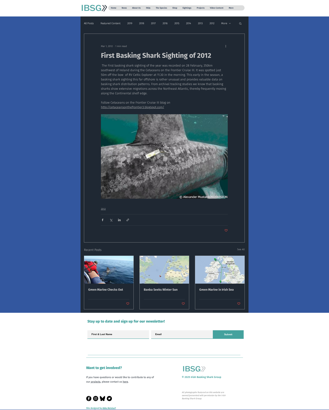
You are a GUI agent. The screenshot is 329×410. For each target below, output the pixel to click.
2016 (165, 23)
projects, (95, 381)
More (224, 23)
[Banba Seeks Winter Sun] (164, 270)
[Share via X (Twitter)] (111, 220)
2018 (141, 23)
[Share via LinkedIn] (119, 220)
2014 (188, 23)
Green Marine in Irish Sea (216, 290)
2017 (153, 23)
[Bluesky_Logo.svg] (102, 398)
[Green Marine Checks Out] (108, 270)
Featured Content (110, 23)
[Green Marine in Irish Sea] (220, 270)
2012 (212, 23)
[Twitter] (109, 398)
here (125, 381)
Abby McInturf (109, 408)
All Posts (89, 23)
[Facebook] (88, 398)
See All (241, 249)
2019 (129, 23)
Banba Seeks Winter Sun (161, 290)
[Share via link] (127, 220)
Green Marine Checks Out (105, 290)
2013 (200, 23)
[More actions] (226, 46)
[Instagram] (95, 398)
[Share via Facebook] (102, 220)
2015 (176, 23)
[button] (124, 7)
